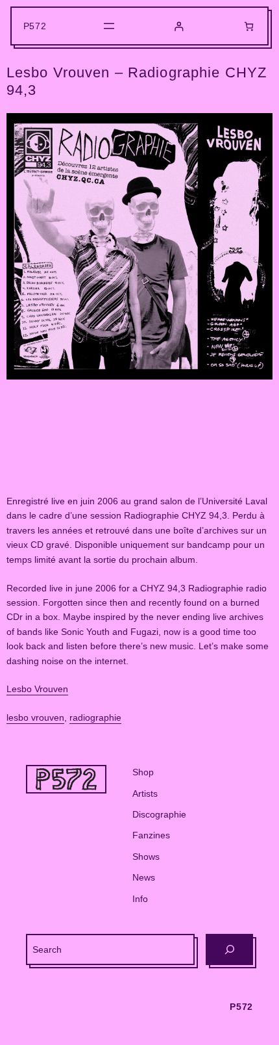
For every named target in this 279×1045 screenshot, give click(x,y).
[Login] (178, 26)
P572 (35, 26)
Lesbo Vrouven (37, 689)
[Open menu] (109, 26)
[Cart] (248, 26)
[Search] (229, 949)
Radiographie (95, 717)
